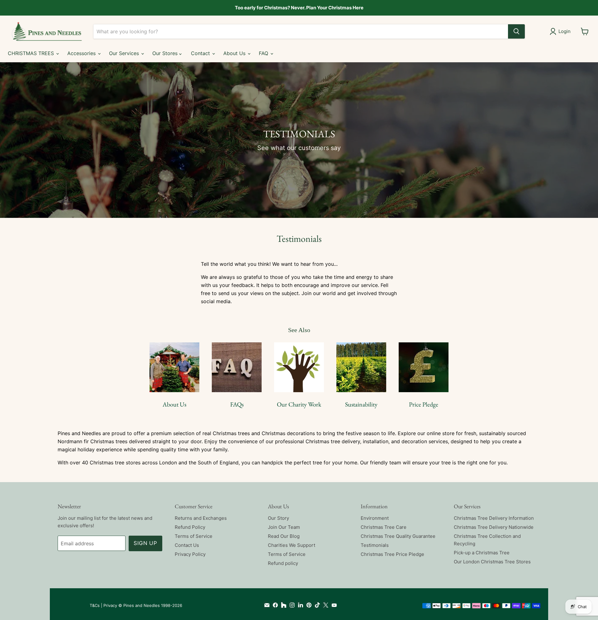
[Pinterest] (308, 605)
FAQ (264, 53)
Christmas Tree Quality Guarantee (398, 536)
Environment (375, 518)
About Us (235, 53)
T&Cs (95, 605)
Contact (201, 53)
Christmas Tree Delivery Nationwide (494, 527)
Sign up (145, 543)
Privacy (110, 605)
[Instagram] (291, 605)
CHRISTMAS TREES (31, 53)
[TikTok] (316, 605)
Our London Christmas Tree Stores (492, 562)
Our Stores (165, 53)
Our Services (124, 53)
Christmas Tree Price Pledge (392, 554)
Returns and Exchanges (201, 518)
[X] (324, 605)
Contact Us (187, 545)
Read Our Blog (284, 536)
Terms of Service (193, 536)
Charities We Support (291, 545)
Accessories (82, 53)
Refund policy (283, 563)
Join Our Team (284, 527)
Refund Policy (190, 527)
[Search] (516, 31)
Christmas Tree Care (383, 527)
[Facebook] (274, 605)
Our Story (278, 518)
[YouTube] (333, 605)
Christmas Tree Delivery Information (494, 518)
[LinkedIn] (299, 605)
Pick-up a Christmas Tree (482, 553)
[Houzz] (282, 605)
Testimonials (375, 545)
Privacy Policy (190, 554)
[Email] (265, 605)
